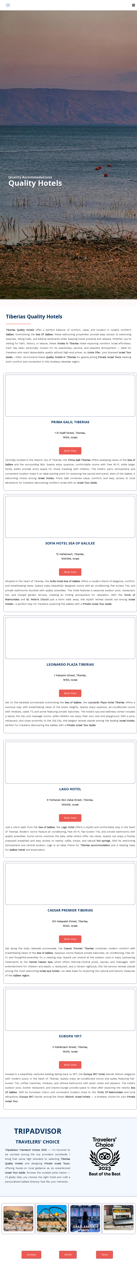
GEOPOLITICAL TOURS (51, 1228)
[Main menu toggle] (133, 5)
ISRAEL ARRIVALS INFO (85, 1228)
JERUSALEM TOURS (18, 1228)
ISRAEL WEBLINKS (119, 1227)
